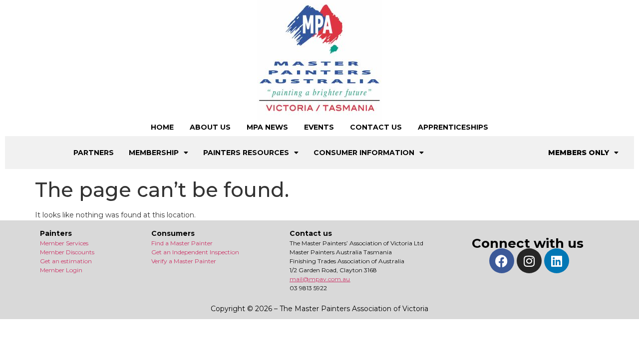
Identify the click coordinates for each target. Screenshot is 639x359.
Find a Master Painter (182, 243)
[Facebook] (501, 260)
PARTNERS (93, 152)
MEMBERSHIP (154, 152)
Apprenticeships (453, 127)
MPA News (267, 127)
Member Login (61, 270)
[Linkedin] (556, 260)
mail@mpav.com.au (320, 279)
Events (319, 127)
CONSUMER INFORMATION (364, 152)
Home (162, 127)
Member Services (64, 243)
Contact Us (376, 127)
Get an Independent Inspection (195, 252)
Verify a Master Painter (183, 261)
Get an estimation (66, 261)
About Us (210, 127)
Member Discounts (67, 252)
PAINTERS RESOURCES (246, 152)
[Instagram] (529, 260)
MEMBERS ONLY (578, 152)
